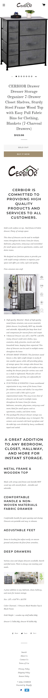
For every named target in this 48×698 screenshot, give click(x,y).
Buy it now (23, 154)
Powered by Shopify (24, 685)
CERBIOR (27, 682)
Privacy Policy (24, 669)
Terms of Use (24, 663)
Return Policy (24, 676)
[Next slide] (36, 76)
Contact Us (24, 659)
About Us (24, 656)
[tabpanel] (24, 39)
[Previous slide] (12, 76)
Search (24, 652)
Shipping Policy (24, 672)
